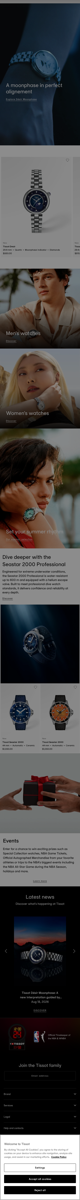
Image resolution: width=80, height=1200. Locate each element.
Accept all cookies (40, 1179)
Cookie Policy (58, 1157)
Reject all (40, 1190)
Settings (40, 1168)
